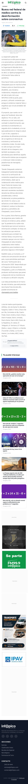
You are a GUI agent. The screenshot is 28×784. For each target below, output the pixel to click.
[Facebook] (3, 736)
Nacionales (4, 6)
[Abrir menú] (3, 3)
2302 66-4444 (8, 764)
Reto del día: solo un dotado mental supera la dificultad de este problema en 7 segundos (14, 502)
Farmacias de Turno (8, 755)
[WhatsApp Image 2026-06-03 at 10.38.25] (14, 632)
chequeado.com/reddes (10, 292)
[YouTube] (16, 736)
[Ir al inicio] (14, 2)
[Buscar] (25, 3)
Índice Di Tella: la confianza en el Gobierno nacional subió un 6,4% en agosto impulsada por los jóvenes (14, 399)
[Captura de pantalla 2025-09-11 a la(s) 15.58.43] (14, 537)
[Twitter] (11, 736)
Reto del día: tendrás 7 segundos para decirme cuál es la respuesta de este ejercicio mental (13, 425)
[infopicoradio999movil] (14, 559)
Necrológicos (6, 753)
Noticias (4, 745)
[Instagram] (7, 736)
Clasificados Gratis (7, 747)
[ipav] (14, 659)
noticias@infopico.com (11, 767)
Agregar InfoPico (14, 345)
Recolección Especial (8, 750)
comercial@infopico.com (11, 770)
